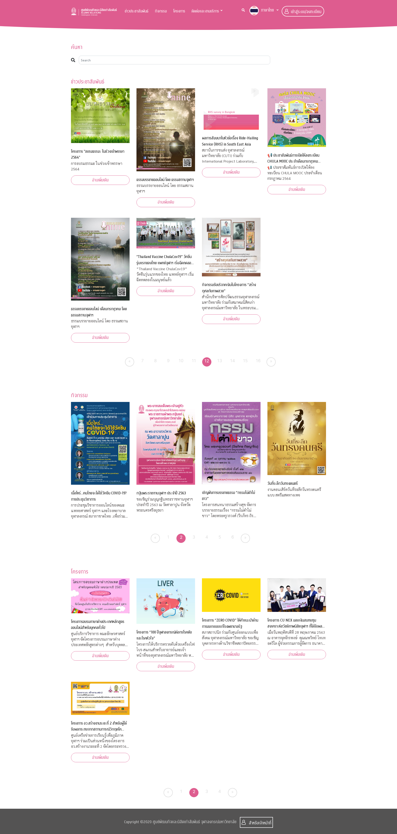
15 (245, 360)
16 (258, 360)
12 (206, 360)
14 (232, 360)
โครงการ (179, 11)
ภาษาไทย (267, 10)
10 (181, 360)
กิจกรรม (161, 11)
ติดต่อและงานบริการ (205, 11)
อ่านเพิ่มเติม (100, 180)
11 (194, 360)
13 (219, 360)
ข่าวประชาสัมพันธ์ (136, 11)
